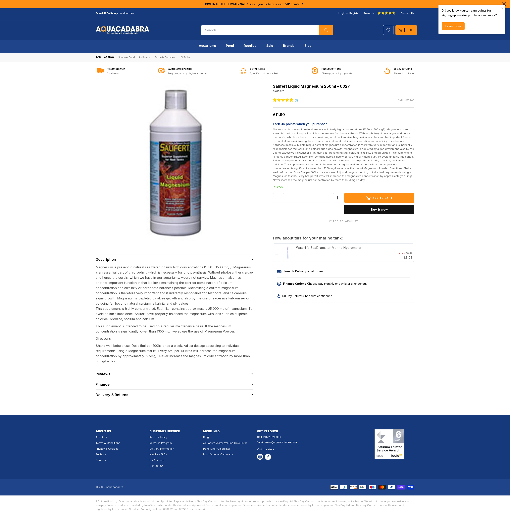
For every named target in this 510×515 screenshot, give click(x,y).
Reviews (101, 454)
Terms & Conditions (108, 442)
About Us (101, 437)
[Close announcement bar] (504, 4)
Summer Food (126, 57)
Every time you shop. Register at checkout (188, 73)
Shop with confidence (404, 73)
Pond (230, 46)
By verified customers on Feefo (264, 73)
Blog (307, 46)
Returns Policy (158, 437)
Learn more (453, 26)
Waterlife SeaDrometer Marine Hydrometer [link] (329, 248)
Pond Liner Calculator (216, 448)
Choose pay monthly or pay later (337, 73)
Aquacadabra (114, 487)
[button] (406, 30)
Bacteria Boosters (165, 57)
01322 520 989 (272, 436)
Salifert (278, 91)
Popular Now (105, 57)
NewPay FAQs (158, 454)
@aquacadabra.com (284, 442)
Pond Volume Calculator (218, 454)
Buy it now (379, 209)
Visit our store (265, 449)
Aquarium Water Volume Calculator (225, 442)
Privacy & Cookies (107, 448)
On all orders (113, 73)
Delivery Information (161, 448)
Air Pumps (145, 57)
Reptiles (250, 46)
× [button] (502, 8)
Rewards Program (160, 442)
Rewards (369, 13)
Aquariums (207, 46)
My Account (156, 460)
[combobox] (267, 30)
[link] (287, 252)
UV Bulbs (184, 57)
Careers (101, 460)
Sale (269, 46)
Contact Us (407, 13)
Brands (288, 46)
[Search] (326, 30)
